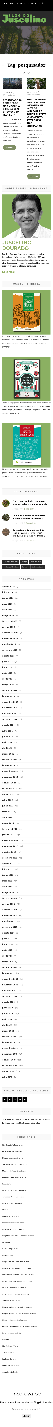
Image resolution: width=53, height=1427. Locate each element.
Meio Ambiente (9, 95)
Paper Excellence (19, 1171)
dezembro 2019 (10, 1048)
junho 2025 (7, 667)
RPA (19, 1333)
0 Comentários (30, 509)
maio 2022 (7, 881)
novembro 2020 (10, 985)
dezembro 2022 (10, 840)
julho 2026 (7, 592)
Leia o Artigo (12, 89)
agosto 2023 (8, 794)
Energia (24, 562)
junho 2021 (7, 944)
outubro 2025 (9, 644)
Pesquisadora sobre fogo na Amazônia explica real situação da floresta (12, 107)
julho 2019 (7, 1077)
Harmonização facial (10, 1249)
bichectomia (21, 1288)
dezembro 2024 (10, 702)
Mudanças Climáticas (11, 567)
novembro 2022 (10, 846)
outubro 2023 (9, 783)
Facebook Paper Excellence (13, 1223)
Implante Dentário (9, 1359)
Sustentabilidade (38, 567)
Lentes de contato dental (12, 1216)
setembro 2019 (9, 1065)
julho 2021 (7, 939)
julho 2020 (7, 1008)
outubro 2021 (8, 921)
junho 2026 (7, 598)
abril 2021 (7, 956)
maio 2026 (7, 604)
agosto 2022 (8, 863)
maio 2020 (7, 1019)
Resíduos (25, 567)
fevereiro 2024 (9, 760)
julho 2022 (7, 869)
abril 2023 (7, 817)
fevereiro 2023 (9, 829)
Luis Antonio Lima (15, 1145)
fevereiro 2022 (9, 898)
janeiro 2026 (8, 627)
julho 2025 (7, 661)
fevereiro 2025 (9, 690)
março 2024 (8, 754)
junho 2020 (8, 1013)
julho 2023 (7, 800)
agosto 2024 (8, 725)
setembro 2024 (10, 719)
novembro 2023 (10, 777)
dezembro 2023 (10, 771)
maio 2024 (7, 742)
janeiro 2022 (8, 904)
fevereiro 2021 (9, 967)
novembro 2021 (9, 915)
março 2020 (8, 1031)
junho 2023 (7, 806)
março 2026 (8, 615)
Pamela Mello (15, 1301)
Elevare (5, 1210)
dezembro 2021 (10, 910)
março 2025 (8, 684)
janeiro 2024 (8, 765)
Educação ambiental (11, 562)
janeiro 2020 (8, 1042)
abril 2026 (7, 610)
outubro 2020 (9, 990)
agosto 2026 (8, 586)
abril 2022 (7, 886)
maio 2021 (7, 950)
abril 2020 (7, 1025)
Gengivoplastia (8, 1353)
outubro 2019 (8, 1060)
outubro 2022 (9, 852)
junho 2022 (7, 875)
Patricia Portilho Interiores (12, 1151)
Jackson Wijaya (12, 1346)
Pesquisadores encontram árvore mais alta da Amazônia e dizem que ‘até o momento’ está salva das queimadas (36, 113)
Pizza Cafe (6, 1184)
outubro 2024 (9, 713)
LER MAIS (9, 147)
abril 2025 (7, 679)
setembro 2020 (10, 996)
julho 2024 (7, 731)
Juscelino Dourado (18, 1229)
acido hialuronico (22, 1294)
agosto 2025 (8, 656)
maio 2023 (7, 812)
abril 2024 (7, 748)
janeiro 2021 (8, 973)
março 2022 (8, 892)
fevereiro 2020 (9, 1037)
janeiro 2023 (8, 835)
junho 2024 (8, 737)
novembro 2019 (9, 1054)
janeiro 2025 (8, 696)
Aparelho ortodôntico (10, 1372)
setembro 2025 (9, 650)
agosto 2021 (8, 933)
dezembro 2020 (10, 979)
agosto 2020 (8, 1002)
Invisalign (6, 1242)
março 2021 (7, 962)
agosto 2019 (8, 1071)
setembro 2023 (9, 788)
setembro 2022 (9, 858)
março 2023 (8, 823)
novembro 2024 (10, 708)
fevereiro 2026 (9, 621)
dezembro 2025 (10, 633)
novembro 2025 (10, 638)
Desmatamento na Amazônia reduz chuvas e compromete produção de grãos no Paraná (29, 533)
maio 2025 (7, 673)
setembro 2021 (9, 927)
